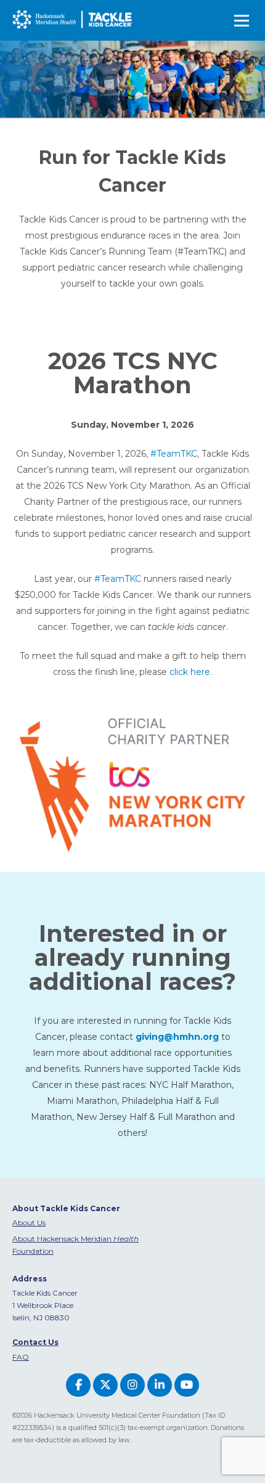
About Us (29, 1222)
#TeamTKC (172, 453)
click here (189, 671)
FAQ (20, 1357)
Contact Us (35, 1342)
